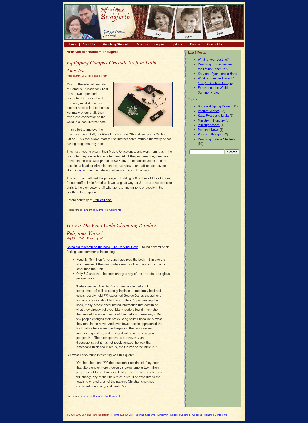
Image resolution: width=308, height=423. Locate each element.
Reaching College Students (217, 139)
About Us (89, 44)
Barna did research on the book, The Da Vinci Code (102, 247)
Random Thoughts (93, 209)
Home (71, 44)
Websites (197, 414)
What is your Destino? (213, 59)
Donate (195, 44)
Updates (177, 44)
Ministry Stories (209, 125)
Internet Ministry (209, 111)
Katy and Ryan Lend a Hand (217, 74)
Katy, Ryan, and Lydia (213, 115)
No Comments (113, 209)
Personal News (208, 130)
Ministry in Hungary (151, 44)
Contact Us (215, 44)
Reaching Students (116, 44)
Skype (76, 170)
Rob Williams (102, 200)
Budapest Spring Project (215, 106)
